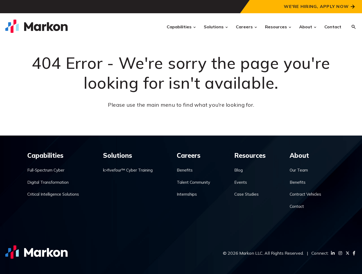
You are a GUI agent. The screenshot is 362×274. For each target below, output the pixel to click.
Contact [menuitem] (297, 206)
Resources (276, 27)
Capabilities (179, 27)
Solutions (214, 27)
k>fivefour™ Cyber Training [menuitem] (128, 170)
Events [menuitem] (240, 182)
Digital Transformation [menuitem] (48, 182)
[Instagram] (340, 253)
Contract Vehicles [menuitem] (305, 194)
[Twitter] (347, 253)
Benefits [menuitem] (185, 170)
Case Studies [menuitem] (246, 194)
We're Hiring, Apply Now (316, 6)
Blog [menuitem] (238, 170)
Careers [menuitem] (188, 155)
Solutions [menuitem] (117, 155)
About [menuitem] (299, 155)
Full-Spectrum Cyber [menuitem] (45, 170)
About (305, 27)
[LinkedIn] (333, 253)
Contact (332, 27)
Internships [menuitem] (187, 194)
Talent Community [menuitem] (193, 182)
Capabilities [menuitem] (45, 155)
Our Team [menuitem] (299, 170)
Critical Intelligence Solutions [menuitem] (53, 194)
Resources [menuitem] (250, 155)
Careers (244, 27)
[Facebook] (354, 253)
